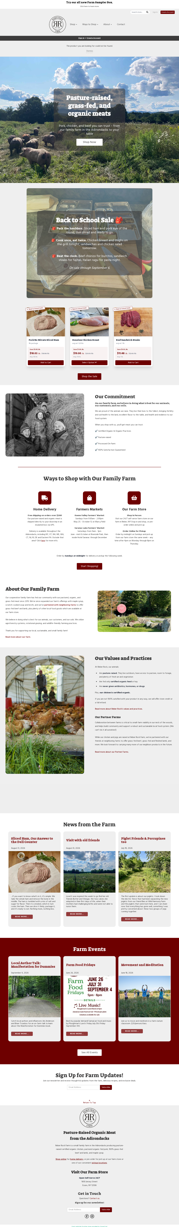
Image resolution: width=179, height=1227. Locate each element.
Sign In (155, 12)
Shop (73, 24)
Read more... (22, 916)
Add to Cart (45, 362)
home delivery (76, 1159)
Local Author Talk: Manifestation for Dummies (33, 964)
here (43, 540)
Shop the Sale (89, 376)
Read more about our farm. (18, 637)
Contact (121, 24)
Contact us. (95, 1198)
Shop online (61, 1159)
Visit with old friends (83, 840)
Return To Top (89, 1102)
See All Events (90, 1052)
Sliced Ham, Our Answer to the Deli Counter (32, 840)
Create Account (167, 12)
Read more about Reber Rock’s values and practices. (118, 709)
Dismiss (89, 51)
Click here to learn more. (89, 6)
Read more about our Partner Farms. (112, 752)
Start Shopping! (89, 566)
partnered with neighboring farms (60, 605)
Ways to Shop (89, 24)
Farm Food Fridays (80, 965)
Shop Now (89, 142)
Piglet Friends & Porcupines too (143, 840)
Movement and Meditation (142, 965)
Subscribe (106, 1087)
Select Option (88, 362)
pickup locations (99, 1163)
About (106, 24)
